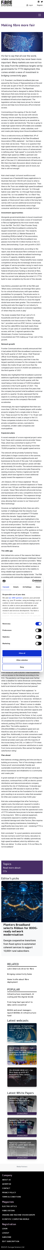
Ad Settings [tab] (27, 587)
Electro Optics (9, 1206)
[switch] (38, 630)
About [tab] (38, 587)
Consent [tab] (6, 587)
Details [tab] (16, 587)
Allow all (22, 653)
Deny (22, 667)
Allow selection (22, 660)
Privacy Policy (9, 1192)
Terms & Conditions (11, 1197)
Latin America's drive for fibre (20, 968)
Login (4, 1228)
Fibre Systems (8, 1210)
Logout (5, 1233)
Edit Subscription (10, 1241)
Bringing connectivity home (19, 974)
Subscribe (6, 1237)
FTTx (5, 871)
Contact (6, 1188)
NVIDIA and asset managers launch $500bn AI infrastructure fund (21, 1013)
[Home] (11, 3)
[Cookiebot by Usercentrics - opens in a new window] (32, 581)
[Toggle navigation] (40, 15)
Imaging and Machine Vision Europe (18, 1215)
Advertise (6, 1184)
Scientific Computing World (15, 1219)
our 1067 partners (16, 598)
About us (6, 1180)
